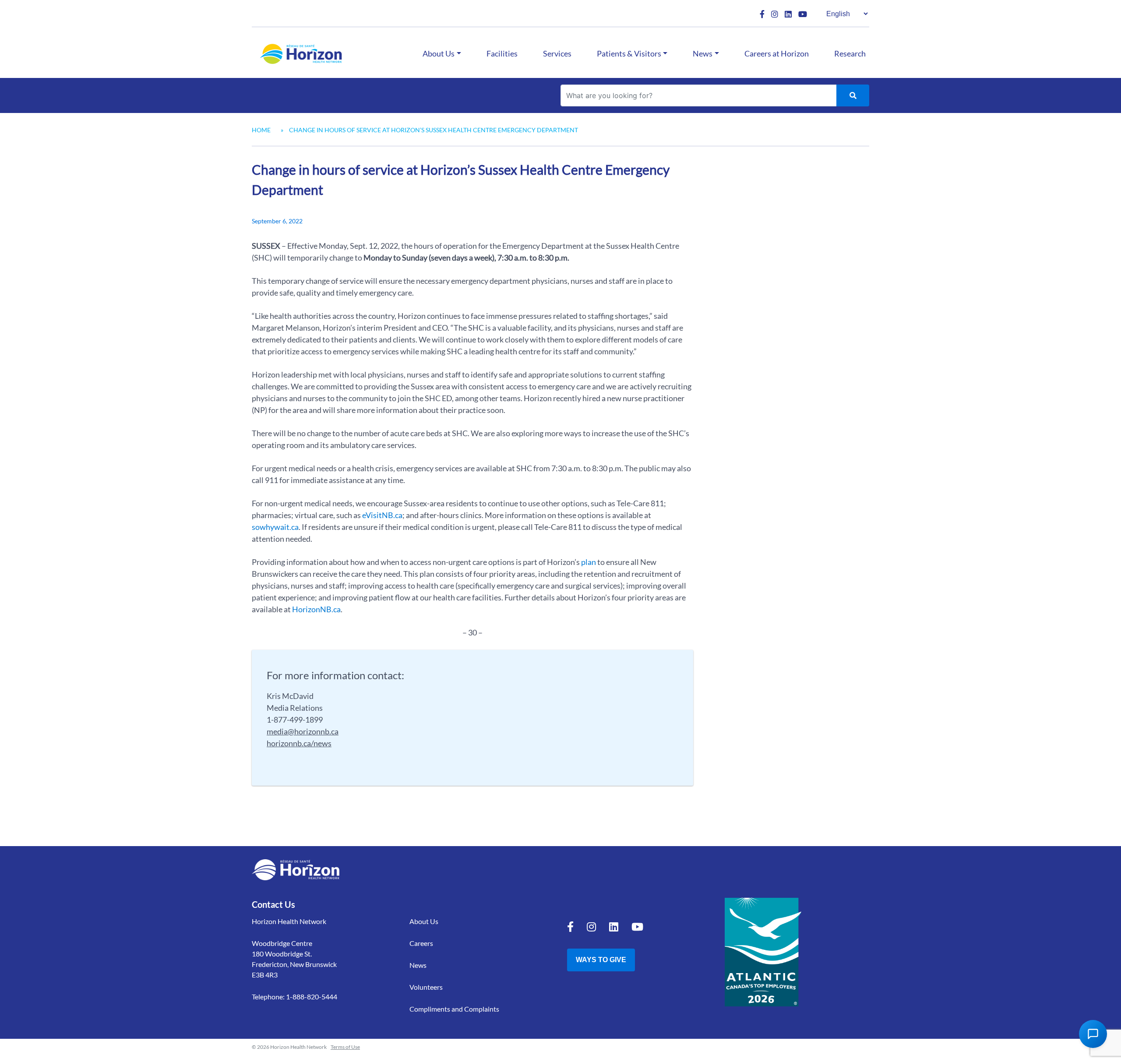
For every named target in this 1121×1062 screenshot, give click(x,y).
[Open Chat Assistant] (1093, 1034)
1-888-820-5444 (311, 996)
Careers (421, 943)
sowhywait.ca (275, 527)
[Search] (852, 95)
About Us (439, 53)
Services (557, 53)
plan (588, 562)
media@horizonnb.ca (302, 731)
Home (261, 130)
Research (850, 53)
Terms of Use (345, 1047)
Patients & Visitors (629, 53)
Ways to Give (601, 959)
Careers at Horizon (776, 53)
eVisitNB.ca (382, 515)
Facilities (502, 53)
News (702, 53)
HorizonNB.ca (316, 609)
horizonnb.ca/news (299, 743)
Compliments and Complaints (454, 1009)
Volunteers (426, 987)
